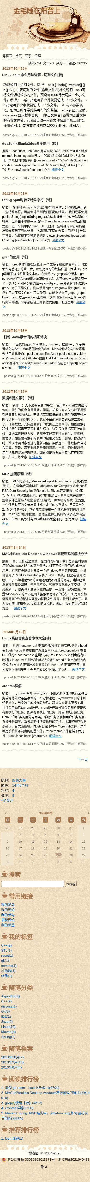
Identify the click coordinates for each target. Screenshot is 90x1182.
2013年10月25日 (15, 68)
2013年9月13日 (14, 632)
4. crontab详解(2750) (17, 1108)
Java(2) (7, 1021)
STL (6, 950)
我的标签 (8, 925)
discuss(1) (9, 1006)
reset (7, 955)
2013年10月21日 (15, 194)
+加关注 (7, 801)
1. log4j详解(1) (12, 1138)
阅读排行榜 (24, 1079)
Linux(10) (8, 1027)
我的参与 (8, 915)
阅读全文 (58, 170)
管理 (37, 56)
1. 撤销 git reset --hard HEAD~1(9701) (30, 1088)
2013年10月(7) (12, 1057)
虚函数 (8, 971)
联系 (28, 56)
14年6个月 (20, 785)
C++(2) (6, 1001)
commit (9, 966)
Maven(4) (8, 1032)
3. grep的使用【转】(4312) (21, 1103)
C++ (6, 945)
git (5, 960)
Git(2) (5, 1011)
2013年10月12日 (15, 392)
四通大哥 (19, 780)
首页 (18, 56)
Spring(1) (8, 1037)
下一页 (83, 759)
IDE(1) (6, 1016)
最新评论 (8, 920)
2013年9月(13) (12, 1062)
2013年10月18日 (15, 331)
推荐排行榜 (24, 1130)
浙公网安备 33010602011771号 (31, 1159)
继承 (6, 976)
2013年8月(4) (11, 1067)
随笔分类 (21, 987)
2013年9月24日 (14, 547)
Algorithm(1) (10, 996)
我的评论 (8, 910)
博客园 (7, 56)
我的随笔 (8, 905)
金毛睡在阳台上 (36, 11)
